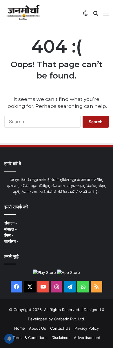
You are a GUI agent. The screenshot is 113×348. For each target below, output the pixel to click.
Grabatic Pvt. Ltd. (69, 319)
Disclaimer (61, 337)
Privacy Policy (86, 328)
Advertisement (87, 337)
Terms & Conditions (30, 337)
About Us (37, 328)
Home (19, 328)
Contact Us (60, 328)
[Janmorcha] (23, 13)
